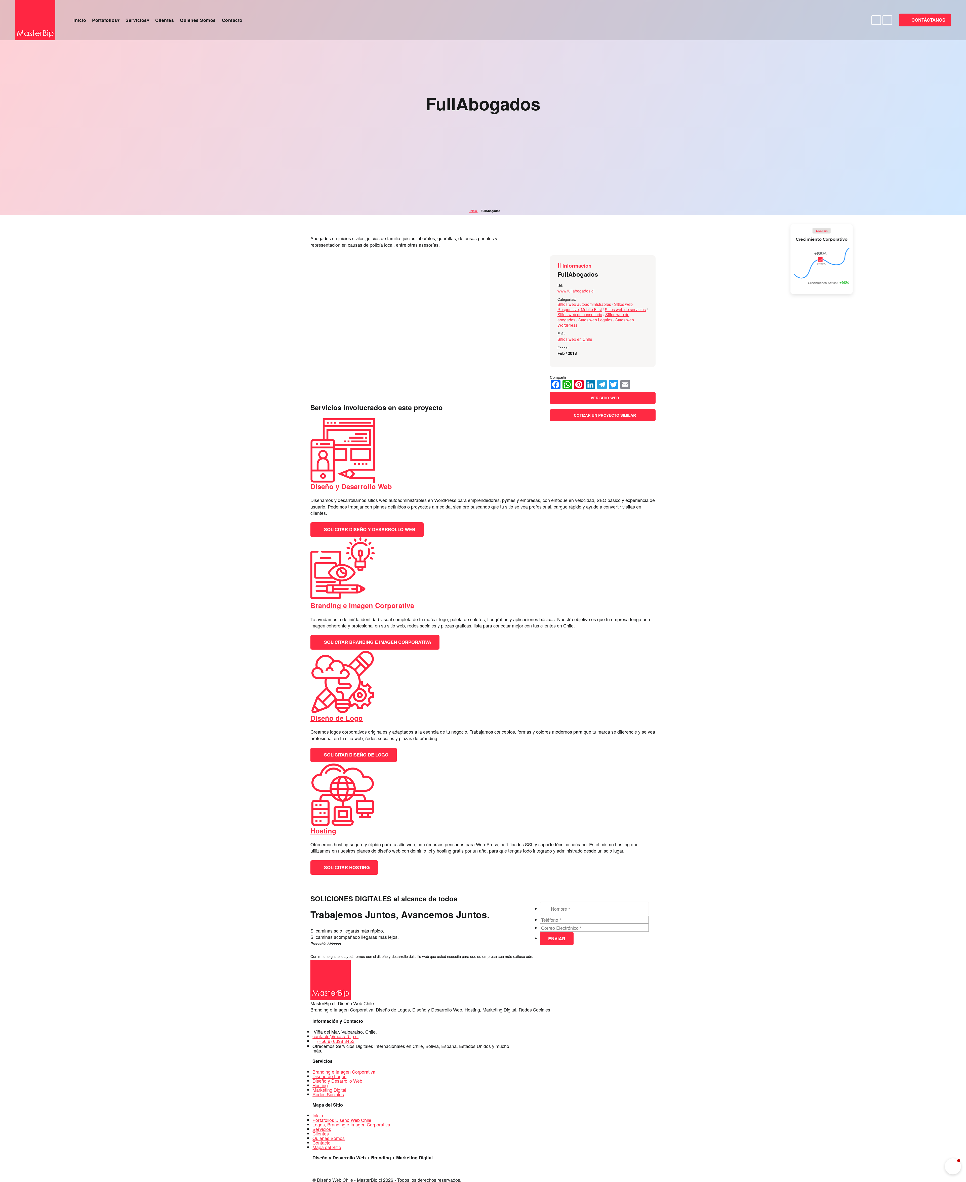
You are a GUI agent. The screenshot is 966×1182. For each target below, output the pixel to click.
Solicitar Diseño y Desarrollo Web (369, 529)
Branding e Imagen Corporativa (362, 605)
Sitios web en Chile (574, 339)
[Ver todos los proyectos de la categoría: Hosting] (342, 825)
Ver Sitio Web (604, 398)
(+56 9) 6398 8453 (335, 1041)
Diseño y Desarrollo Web (351, 486)
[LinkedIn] (590, 384)
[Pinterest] (579, 384)
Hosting (323, 830)
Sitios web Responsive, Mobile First (595, 306)
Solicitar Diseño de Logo (355, 754)
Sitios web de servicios (625, 309)
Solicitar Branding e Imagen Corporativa (377, 642)
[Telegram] (602, 384)
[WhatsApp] (567, 384)
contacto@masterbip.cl (335, 1036)
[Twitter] (613, 384)
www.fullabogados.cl (575, 291)
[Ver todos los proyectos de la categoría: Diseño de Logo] (342, 712)
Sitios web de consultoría (579, 314)
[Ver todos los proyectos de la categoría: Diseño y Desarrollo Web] (342, 480)
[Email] (625, 384)
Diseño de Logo (336, 718)
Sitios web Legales (595, 320)
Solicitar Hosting (346, 867)
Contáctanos (927, 20)
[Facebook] (555, 384)
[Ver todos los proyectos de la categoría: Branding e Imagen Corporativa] (342, 599)
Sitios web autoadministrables (584, 304)
